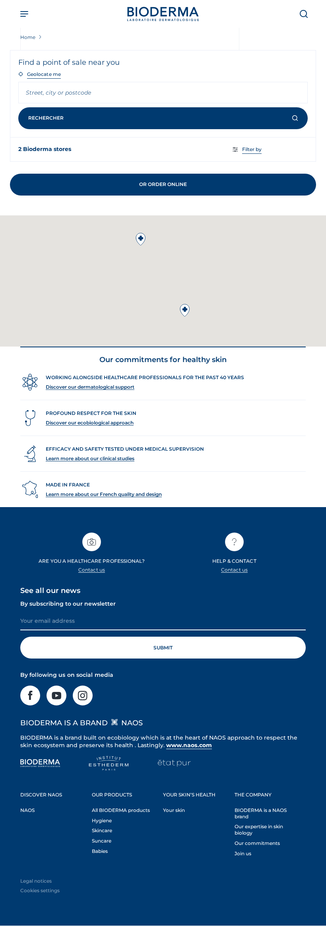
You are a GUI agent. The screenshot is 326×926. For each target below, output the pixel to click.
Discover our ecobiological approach (90, 423)
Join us (243, 853)
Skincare (102, 830)
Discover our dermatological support (90, 387)
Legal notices (36, 881)
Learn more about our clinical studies (90, 458)
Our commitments (257, 843)
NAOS (27, 810)
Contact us (91, 570)
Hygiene (102, 820)
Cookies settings (40, 890)
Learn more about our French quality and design (104, 494)
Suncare (101, 841)
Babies (100, 851)
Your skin (174, 810)
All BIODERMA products (121, 810)
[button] (184, 310)
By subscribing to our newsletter (68, 603)
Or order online (163, 184)
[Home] (163, 13)
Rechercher (46, 118)
